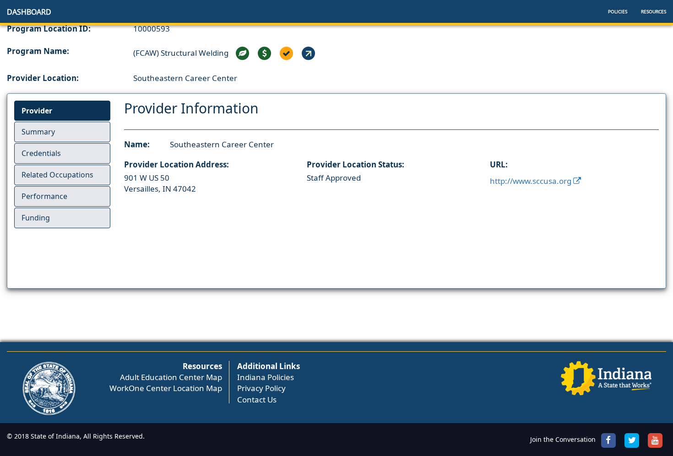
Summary (38, 132)
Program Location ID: (49, 28)
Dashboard (29, 12)
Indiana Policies (265, 377)
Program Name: (38, 51)
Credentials (41, 153)
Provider (37, 111)
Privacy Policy (261, 388)
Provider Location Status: (355, 164)
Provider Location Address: (176, 164)
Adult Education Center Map (171, 377)
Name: (137, 144)
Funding (36, 218)
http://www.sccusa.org (531, 181)
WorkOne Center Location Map (165, 388)
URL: (499, 164)
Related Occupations (57, 175)
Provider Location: (43, 78)
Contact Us (257, 399)
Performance (44, 196)
